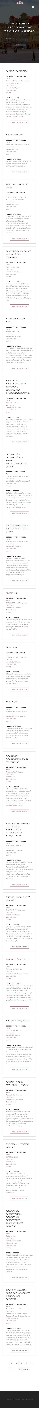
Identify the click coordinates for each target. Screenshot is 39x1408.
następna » (26, 1369)
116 (20, 1369)
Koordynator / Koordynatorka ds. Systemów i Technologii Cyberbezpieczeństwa (18, 387)
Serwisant (11, 593)
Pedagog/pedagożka (17, 71)
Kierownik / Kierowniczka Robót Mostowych (17, 759)
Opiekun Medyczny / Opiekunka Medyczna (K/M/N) (17, 528)
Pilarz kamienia (14, 135)
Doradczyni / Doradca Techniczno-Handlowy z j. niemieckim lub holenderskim (18, 829)
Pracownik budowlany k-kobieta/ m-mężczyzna (18, 254)
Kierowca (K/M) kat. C (17, 959)
